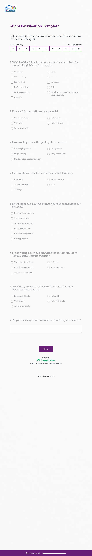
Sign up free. (58, 363)
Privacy (40, 376)
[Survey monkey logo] (46, 360)
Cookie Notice (49, 376)
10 (79, 49)
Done (46, 349)
